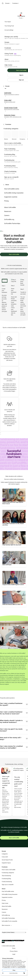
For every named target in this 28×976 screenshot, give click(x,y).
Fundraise (15, 3)
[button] (14, 432)
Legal (13, 954)
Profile (20, 18)
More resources (6, 925)
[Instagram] (11, 936)
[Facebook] (2, 936)
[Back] (3, 86)
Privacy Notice (14, 951)
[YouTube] (5, 936)
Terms (13, 948)
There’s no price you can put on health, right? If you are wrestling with (18, 791)
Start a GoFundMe (14, 254)
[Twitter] (8, 936)
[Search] (2, 3)
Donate (7, 3)
